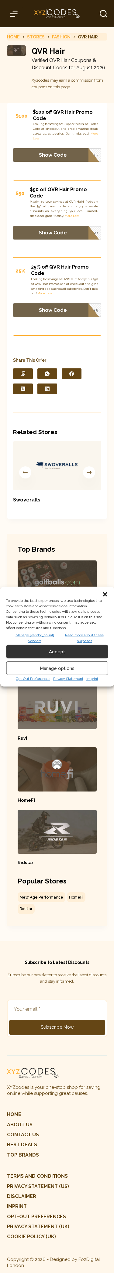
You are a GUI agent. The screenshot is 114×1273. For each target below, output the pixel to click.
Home (14, 1114)
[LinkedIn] (47, 389)
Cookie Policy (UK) (31, 1236)
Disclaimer (21, 1196)
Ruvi (22, 738)
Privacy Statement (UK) (38, 1226)
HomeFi (26, 800)
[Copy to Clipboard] (23, 373)
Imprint (92, 679)
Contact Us (23, 1135)
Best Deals (22, 1144)
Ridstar (25, 862)
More (94, 133)
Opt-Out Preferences (33, 679)
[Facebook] (71, 373)
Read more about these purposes (84, 638)
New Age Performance (41, 897)
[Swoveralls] (57, 465)
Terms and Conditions (37, 1176)
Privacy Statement (68, 679)
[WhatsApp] (47, 373)
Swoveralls (26, 500)
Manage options (57, 668)
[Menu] (14, 14)
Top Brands (23, 1155)
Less (36, 138)
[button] (105, 594)
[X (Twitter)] (23, 389)
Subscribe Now (57, 1027)
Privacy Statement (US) (38, 1186)
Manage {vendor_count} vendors (35, 638)
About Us (20, 1125)
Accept (57, 651)
